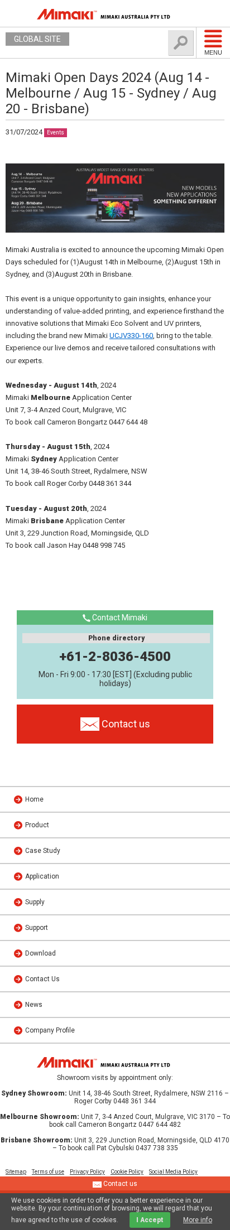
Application (42, 876)
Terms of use (48, 1172)
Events (55, 132)
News (33, 1005)
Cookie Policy (127, 1172)
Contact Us (42, 979)
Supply (35, 902)
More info (197, 1220)
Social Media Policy (173, 1172)
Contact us (119, 1184)
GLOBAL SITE (37, 39)
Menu (213, 52)
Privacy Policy (87, 1172)
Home (34, 799)
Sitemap (16, 1172)
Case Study (42, 851)
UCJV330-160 (131, 335)
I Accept (150, 1220)
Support (36, 928)
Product (37, 825)
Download (40, 953)
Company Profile (50, 1030)
